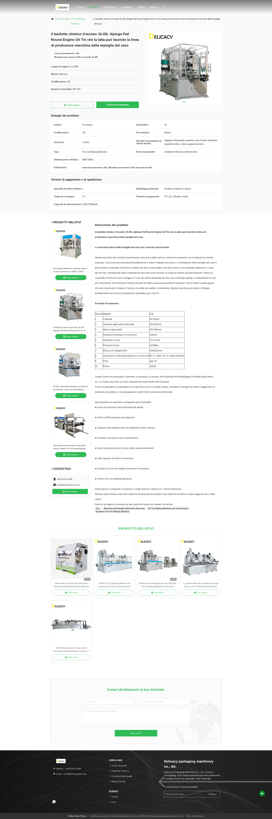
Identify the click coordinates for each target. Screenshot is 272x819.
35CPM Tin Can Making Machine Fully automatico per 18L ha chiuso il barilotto (114, 585)
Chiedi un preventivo (117, 105)
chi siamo (109, 7)
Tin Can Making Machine (78, 21)
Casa (80, 7)
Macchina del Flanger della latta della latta (124, 508)
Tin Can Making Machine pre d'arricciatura (168, 508)
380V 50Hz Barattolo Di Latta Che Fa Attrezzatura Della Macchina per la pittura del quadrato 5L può (71, 650)
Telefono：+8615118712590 (68, 769)
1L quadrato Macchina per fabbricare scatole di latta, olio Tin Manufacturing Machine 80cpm (200, 585)
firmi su (213, 794)
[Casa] (62, 7)
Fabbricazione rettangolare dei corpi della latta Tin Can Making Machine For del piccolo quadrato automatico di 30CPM (157, 585)
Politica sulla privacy (77, 816)
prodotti (65, 19)
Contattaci (126, 7)
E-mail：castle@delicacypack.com (71, 774)
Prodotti (93, 7)
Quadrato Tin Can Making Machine (112, 511)
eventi (141, 7)
